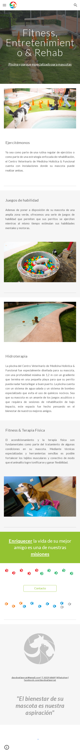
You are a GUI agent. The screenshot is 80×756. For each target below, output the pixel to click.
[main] (40, 42)
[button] (4, 5)
